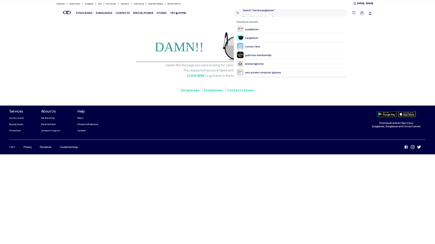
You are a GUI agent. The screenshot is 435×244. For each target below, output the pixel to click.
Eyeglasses (213, 90)
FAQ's (80, 118)
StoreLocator (74, 4)
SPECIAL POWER (143, 12)
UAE (100, 4)
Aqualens (125, 4)
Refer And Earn (48, 124)
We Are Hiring (48, 118)
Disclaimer (45, 146)
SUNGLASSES (104, 12)
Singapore (89, 4)
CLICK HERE (195, 75)
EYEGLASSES (84, 12)
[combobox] (290, 13)
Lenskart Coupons (50, 130)
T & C (12, 146)
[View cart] (362, 12)
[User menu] (370, 12)
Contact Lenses (240, 90)
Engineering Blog (155, 4)
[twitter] (419, 147)
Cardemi (81, 130)
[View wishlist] (354, 12)
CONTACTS (123, 12)
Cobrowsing (139, 4)
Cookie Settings (69, 146)
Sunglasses (190, 90)
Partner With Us (174, 4)
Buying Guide (16, 124)
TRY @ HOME (178, 12)
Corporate (60, 4)
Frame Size (14, 130)
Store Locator (16, 118)
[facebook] (406, 147)
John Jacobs (111, 4)
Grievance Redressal (87, 124)
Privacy (28, 146)
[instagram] (412, 147)
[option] (292, 29)
